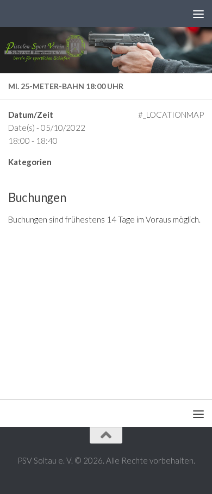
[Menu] (198, 13)
